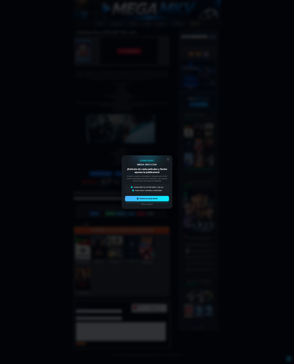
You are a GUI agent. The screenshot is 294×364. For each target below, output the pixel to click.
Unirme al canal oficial (148, 199)
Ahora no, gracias (147, 204)
